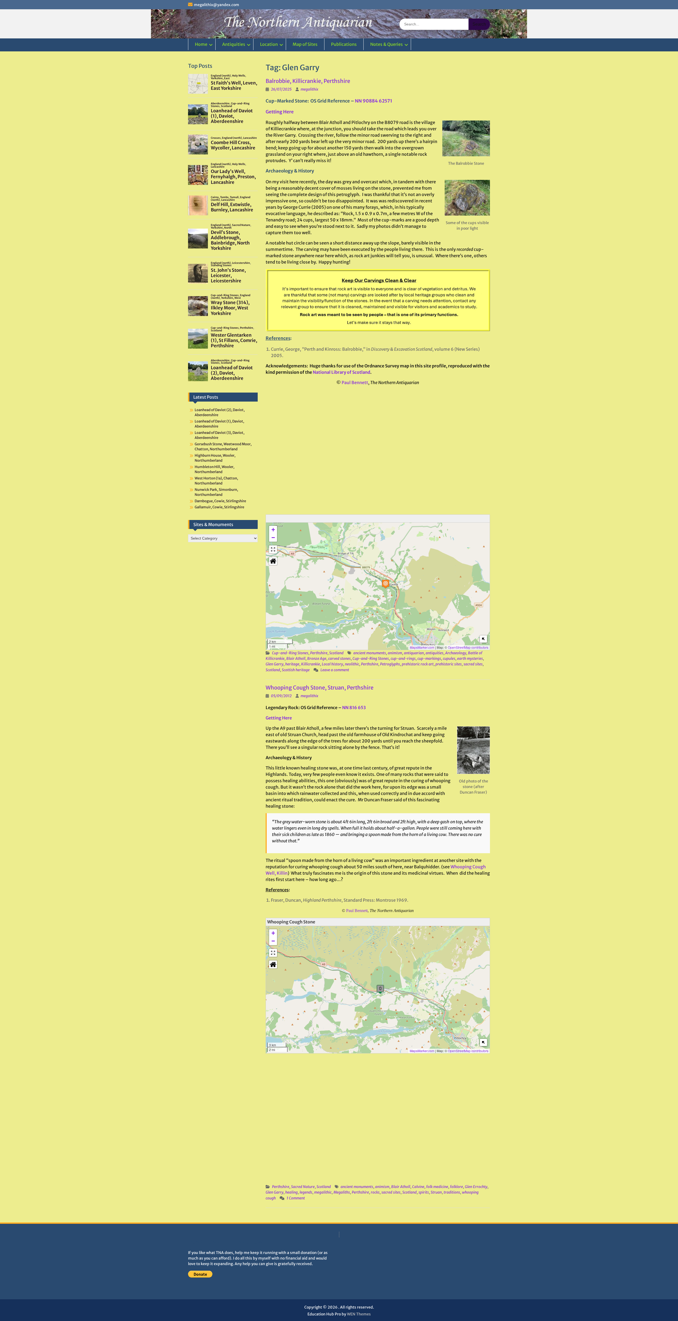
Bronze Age (316, 658)
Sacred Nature (303, 1186)
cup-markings (429, 658)
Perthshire (318, 653)
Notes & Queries (386, 44)
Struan (436, 1192)
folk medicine (437, 1186)
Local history (332, 664)
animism (395, 653)
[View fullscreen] (273, 549)
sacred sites (473, 664)
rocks (375, 1192)
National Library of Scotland (341, 372)
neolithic (352, 664)
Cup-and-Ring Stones (290, 653)
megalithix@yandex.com (216, 4)
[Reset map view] (273, 561)
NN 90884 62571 (373, 101)
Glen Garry (274, 664)
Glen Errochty (476, 1186)
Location (269, 44)
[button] (385, 584)
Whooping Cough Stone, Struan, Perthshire (319, 687)
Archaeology (455, 653)
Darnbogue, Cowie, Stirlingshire (220, 501)
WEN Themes (359, 1314)
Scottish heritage (296, 670)
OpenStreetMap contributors (468, 647)
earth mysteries (470, 658)
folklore (456, 1186)
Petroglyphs (390, 664)
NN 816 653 (354, 707)
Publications (344, 44)
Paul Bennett (355, 382)
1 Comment (296, 1198)
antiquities (434, 653)
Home (201, 44)
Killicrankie (310, 664)
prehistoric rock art (418, 664)
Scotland (336, 653)
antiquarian (414, 653)
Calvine (418, 1186)
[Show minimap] (483, 639)
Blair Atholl (295, 658)
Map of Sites (305, 44)
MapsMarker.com (422, 647)
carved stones (339, 658)
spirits (423, 1192)
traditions (452, 1192)
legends (306, 1192)
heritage (292, 664)
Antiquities (233, 44)
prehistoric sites (448, 664)
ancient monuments (369, 653)
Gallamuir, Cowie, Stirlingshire (219, 507)
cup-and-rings (403, 658)
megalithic (323, 1192)
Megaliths (341, 1192)
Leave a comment (334, 670)
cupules (449, 658)
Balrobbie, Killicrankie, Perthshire (308, 81)
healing (291, 1192)
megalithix (309, 89)
